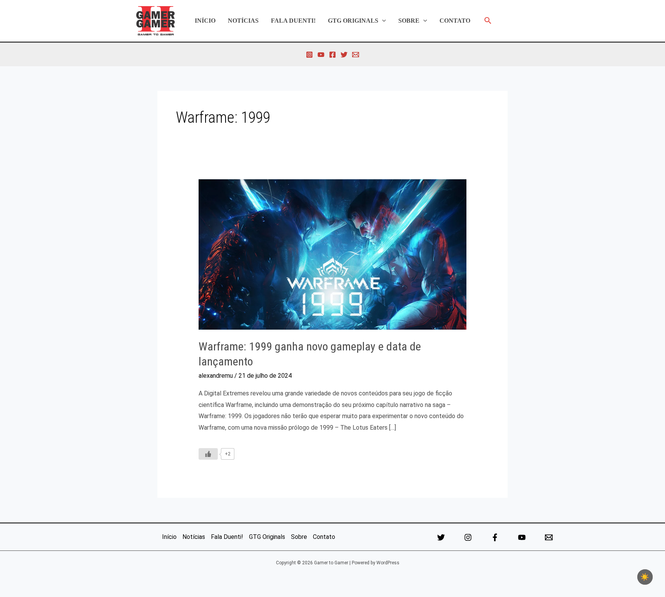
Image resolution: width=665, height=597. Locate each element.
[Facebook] (332, 54)
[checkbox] (645, 577)
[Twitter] (344, 54)
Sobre (408, 20)
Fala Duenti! (293, 20)
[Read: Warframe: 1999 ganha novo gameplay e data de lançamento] (333, 254)
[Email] (549, 537)
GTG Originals (353, 20)
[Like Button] (208, 454)
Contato (454, 20)
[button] (382, 20)
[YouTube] (320, 54)
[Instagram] (309, 54)
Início (205, 20)
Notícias (243, 20)
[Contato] (355, 54)
